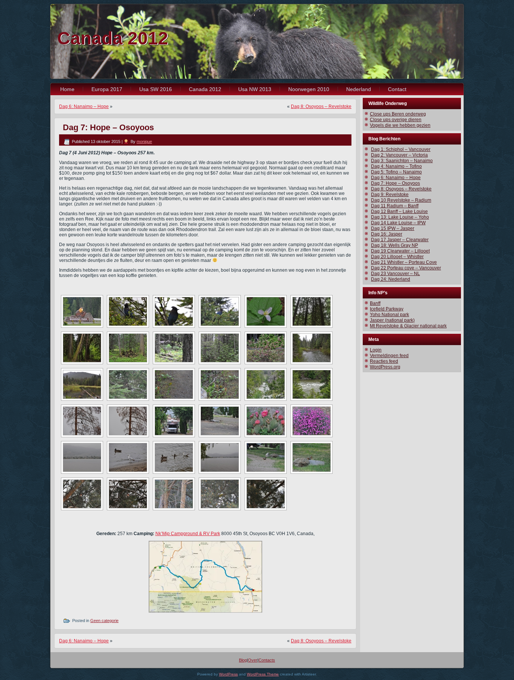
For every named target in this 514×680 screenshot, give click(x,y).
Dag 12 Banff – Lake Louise (399, 211)
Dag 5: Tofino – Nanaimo (396, 172)
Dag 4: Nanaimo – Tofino (396, 166)
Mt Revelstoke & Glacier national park (408, 326)
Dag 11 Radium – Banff (394, 205)
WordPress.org (385, 367)
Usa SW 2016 (155, 89)
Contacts (267, 660)
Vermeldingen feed (389, 355)
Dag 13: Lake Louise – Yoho (400, 217)
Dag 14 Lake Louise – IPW (398, 222)
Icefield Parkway (386, 309)
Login (376, 350)
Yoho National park (389, 314)
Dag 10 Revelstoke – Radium (401, 200)
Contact (397, 89)
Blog (243, 660)
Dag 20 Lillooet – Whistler (397, 256)
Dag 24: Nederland (390, 279)
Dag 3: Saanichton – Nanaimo (402, 160)
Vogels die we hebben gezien (400, 125)
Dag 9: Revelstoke (390, 194)
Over (252, 660)
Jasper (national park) (392, 320)
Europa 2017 (106, 89)
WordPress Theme (263, 674)
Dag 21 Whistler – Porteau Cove (404, 262)
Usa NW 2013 (254, 89)
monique (144, 141)
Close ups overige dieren (395, 119)
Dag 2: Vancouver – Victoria (399, 155)
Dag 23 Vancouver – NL (395, 273)
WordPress (228, 674)
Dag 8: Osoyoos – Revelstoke (321, 106)
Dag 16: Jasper (386, 234)
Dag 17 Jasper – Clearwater (400, 239)
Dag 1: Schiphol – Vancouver (400, 149)
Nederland (358, 89)
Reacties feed (384, 361)
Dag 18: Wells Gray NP (394, 245)
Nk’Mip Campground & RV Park (187, 533)
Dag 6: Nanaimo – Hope (84, 106)
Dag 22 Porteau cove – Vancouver (406, 268)
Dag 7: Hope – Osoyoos (395, 183)
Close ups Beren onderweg (398, 114)
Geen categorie (104, 620)
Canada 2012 (112, 38)
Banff (375, 303)
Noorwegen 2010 (308, 89)
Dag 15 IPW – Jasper (392, 228)
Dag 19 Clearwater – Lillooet (400, 251)
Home (67, 89)
